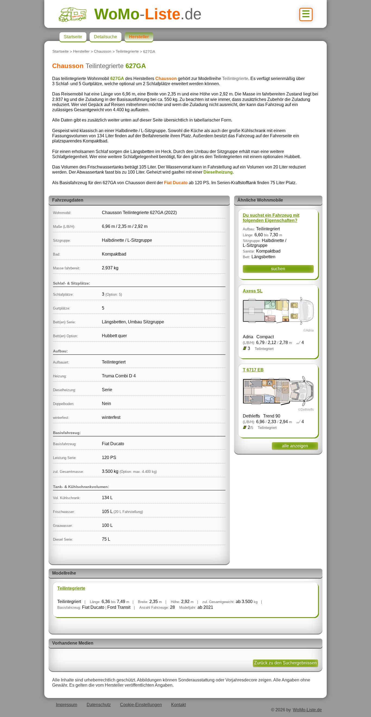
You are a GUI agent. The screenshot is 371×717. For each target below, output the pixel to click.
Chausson (102, 51)
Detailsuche (105, 36)
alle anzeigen (295, 446)
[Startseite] (76, 14)
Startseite (60, 51)
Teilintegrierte (127, 51)
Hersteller (81, 51)
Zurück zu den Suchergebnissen (285, 663)
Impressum (66, 704)
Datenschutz (99, 704)
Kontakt (178, 704)
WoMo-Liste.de (307, 710)
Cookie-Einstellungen (141, 704)
